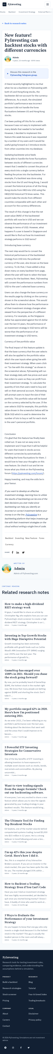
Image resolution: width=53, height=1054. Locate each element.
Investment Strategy (27, 12)
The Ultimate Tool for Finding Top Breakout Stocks (24, 822)
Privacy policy (35, 1019)
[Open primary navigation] (47, 4)
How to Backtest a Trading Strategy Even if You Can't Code (25, 885)
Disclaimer (33, 1013)
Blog (31, 982)
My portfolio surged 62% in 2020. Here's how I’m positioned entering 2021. (26, 712)
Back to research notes (14, 23)
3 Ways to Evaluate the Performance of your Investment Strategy (26, 918)
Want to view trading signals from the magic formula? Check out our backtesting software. (25, 789)
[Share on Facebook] (12, 552)
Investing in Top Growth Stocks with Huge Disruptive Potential (25, 637)
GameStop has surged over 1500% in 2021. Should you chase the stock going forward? (26, 674)
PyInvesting (31, 514)
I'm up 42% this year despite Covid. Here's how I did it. (23, 853)
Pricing (6, 1000)
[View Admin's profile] (8, 59)
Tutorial (32, 988)
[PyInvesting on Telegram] (5, 1047)
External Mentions (45, 12)
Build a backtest (10, 982)
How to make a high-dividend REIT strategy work (24, 605)
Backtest (12, 12)
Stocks (2, 12)
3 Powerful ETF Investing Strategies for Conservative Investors (23, 750)
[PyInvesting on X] (28, 1047)
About (5, 1013)
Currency (9, 544)
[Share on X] (23, 552)
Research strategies (12, 988)
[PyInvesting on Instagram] (13, 1047)
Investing (19, 538)
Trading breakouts (37, 1000)
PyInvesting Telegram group (23, 75)
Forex (41, 538)
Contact (6, 1026)
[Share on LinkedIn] (17, 552)
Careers (6, 1019)
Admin (16, 57)
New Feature (31, 538)
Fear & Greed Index (38, 994)
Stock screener (9, 994)
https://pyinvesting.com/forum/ (27, 473)
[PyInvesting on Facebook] (21, 1047)
